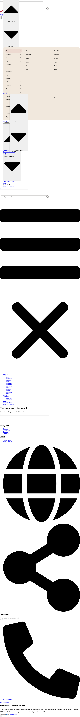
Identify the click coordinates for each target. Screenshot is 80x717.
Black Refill (56, 50)
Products (5, 376)
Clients (5, 395)
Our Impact (12, 181)
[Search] (47, 197)
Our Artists (6, 181)
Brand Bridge (13, 714)
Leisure (8, 81)
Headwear (8, 85)
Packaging (8, 64)
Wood (55, 69)
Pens (7, 50)
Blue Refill (28, 54)
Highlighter (56, 54)
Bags (7, 75)
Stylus (27, 69)
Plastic (55, 62)
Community (6, 396)
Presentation (29, 65)
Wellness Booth (7, 402)
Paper (27, 62)
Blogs (4, 401)
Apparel (8, 88)
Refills (55, 65)
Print (7, 61)
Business (8, 57)
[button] (40, 284)
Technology (9, 71)
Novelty (56, 58)
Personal (8, 78)
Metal (27, 58)
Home (4, 373)
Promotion (8, 68)
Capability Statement (8, 404)
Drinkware (8, 54)
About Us (5, 374)
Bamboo (28, 50)
